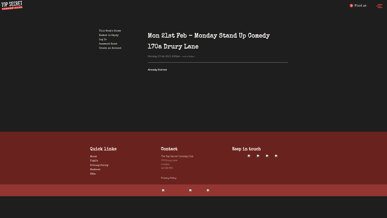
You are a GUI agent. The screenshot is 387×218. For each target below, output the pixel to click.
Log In (103, 39)
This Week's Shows (110, 31)
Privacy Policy (99, 165)
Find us (358, 6)
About (93, 156)
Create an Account (110, 48)
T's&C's (94, 161)
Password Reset (108, 44)
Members (95, 169)
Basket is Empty (109, 35)
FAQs (93, 174)
